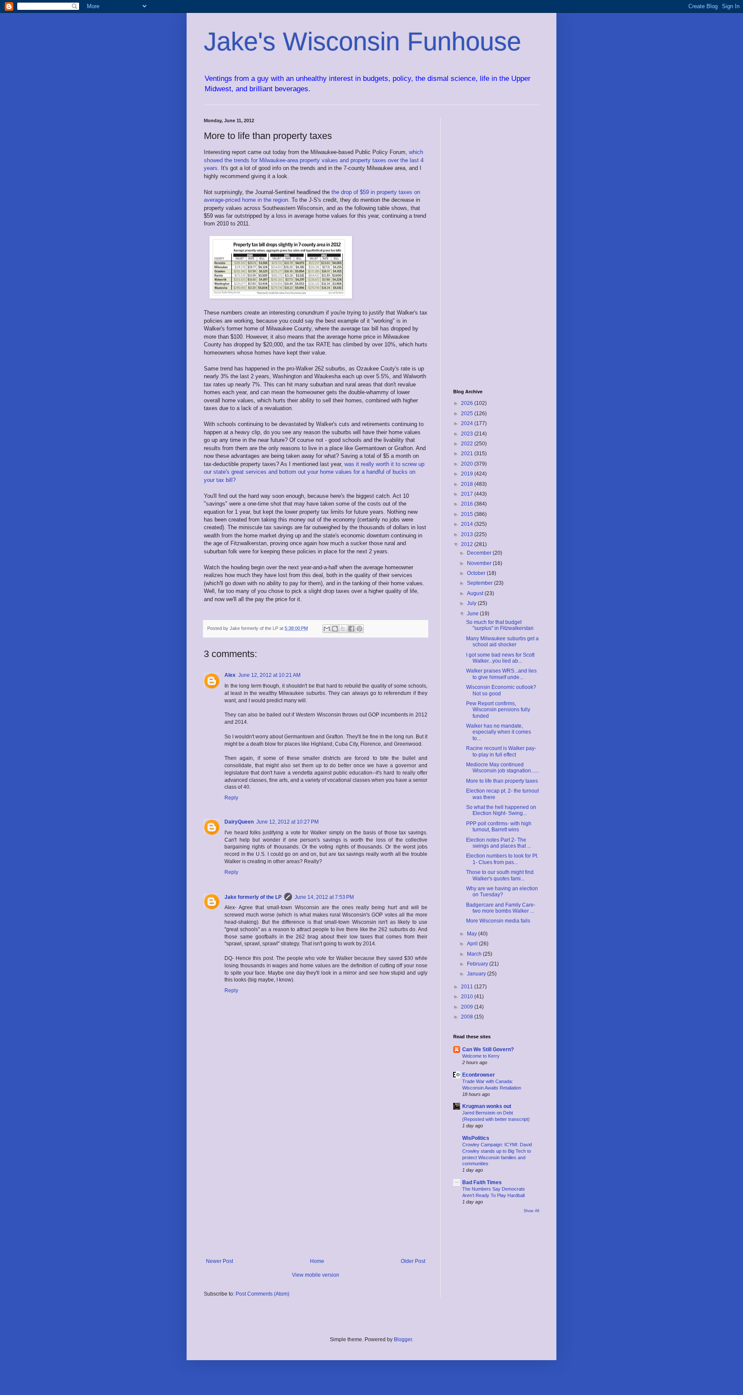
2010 (467, 997)
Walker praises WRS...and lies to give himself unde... (501, 674)
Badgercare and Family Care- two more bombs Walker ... (500, 908)
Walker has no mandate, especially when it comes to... (498, 732)
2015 (467, 514)
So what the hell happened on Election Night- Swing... (501, 810)
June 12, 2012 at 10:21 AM (269, 675)
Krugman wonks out (486, 1106)
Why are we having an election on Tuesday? (502, 892)
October (477, 573)
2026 (467, 403)
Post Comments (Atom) (262, 1294)
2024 (467, 423)
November (480, 563)
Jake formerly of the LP (253, 897)
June (473, 614)
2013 (467, 534)
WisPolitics (475, 1138)
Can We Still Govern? (488, 1049)
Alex (230, 675)
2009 (467, 1007)
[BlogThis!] (335, 628)
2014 (467, 524)
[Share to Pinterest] (359, 628)
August (476, 593)
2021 (467, 454)
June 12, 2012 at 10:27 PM (287, 822)
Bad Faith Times (482, 1182)
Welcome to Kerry (481, 1056)
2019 (467, 474)
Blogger (403, 1339)
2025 (467, 413)
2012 (467, 544)
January (477, 974)
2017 (467, 494)
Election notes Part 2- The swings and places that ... (498, 843)
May (472, 934)
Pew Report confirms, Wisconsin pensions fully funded (498, 710)
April (473, 944)
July (472, 603)
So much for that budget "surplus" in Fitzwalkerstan (500, 625)
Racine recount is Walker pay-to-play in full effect (501, 751)
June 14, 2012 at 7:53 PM (324, 897)
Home (317, 1261)
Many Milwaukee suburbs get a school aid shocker (502, 642)
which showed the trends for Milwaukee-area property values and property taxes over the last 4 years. (314, 160)
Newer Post (219, 1261)
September (480, 583)
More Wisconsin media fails (498, 921)
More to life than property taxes (502, 781)
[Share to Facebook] (351, 628)
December (480, 553)
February (478, 964)
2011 (467, 987)
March (475, 954)
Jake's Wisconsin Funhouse (362, 41)
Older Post (413, 1261)
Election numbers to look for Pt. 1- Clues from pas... (502, 859)
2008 (467, 1017)
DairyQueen (239, 822)
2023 (467, 434)
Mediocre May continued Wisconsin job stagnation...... (502, 768)
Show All (531, 1211)
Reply (231, 798)
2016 (467, 504)
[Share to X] (343, 628)
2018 (467, 484)
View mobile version (315, 1275)
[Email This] (326, 628)
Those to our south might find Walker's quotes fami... (500, 875)
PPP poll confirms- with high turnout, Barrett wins (498, 827)
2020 (467, 464)
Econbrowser (478, 1075)
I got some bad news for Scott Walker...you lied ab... (500, 658)
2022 (467, 444)
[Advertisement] (315, 1187)
